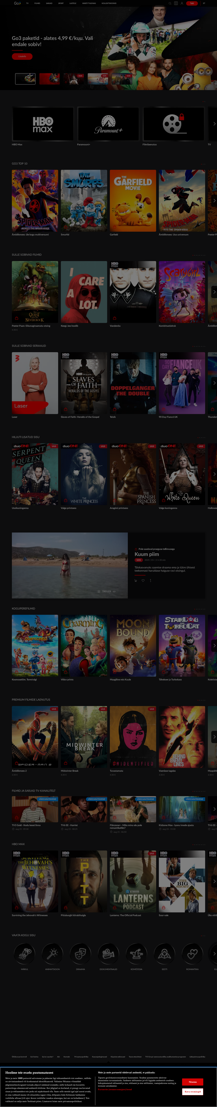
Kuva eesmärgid (193, 1091)
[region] (108, 1087)
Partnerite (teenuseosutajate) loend (115, 1089)
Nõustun (193, 1082)
